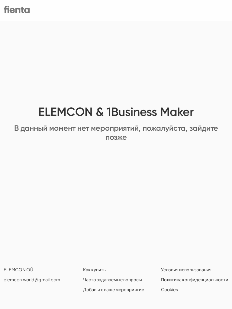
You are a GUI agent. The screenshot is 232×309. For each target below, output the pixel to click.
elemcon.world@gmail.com (32, 279)
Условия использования (186, 269)
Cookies (169, 289)
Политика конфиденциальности (194, 279)
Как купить (94, 269)
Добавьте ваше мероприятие (113, 289)
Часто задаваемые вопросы (112, 279)
